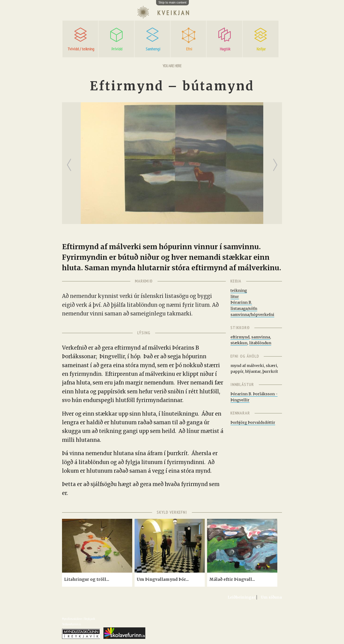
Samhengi (153, 48)
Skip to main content (172, 2)
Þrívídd (117, 48)
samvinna (260, 337)
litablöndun (260, 342)
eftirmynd (240, 337)
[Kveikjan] (143, 18)
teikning (239, 290)
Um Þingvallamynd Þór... (163, 579)
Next (276, 161)
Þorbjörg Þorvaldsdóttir (253, 422)
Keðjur (261, 48)
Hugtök (225, 48)
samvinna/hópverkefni (252, 314)
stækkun (239, 342)
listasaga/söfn (244, 308)
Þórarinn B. (241, 302)
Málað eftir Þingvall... (232, 579)
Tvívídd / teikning (81, 48)
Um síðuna (271, 597)
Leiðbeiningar (242, 597)
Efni (189, 48)
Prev (70, 161)
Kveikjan (174, 12)
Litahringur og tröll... (86, 579)
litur (235, 296)
